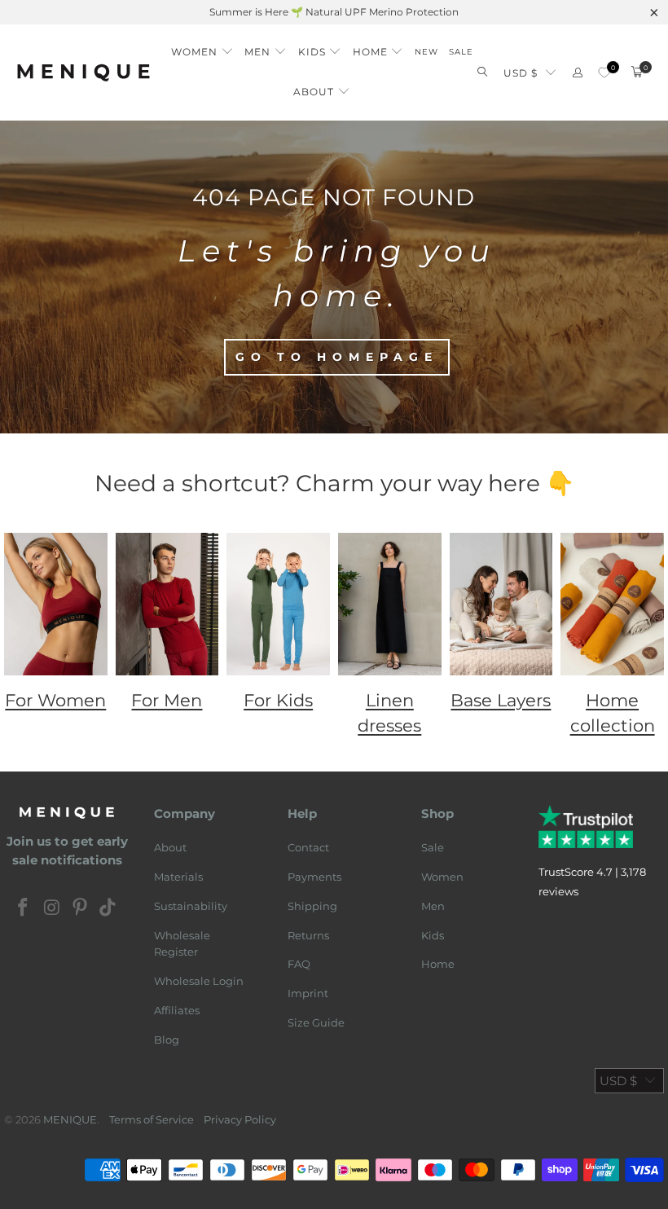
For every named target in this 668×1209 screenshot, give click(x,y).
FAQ (299, 963)
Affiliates (177, 1010)
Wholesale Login (199, 980)
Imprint (308, 993)
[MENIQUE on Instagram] (52, 908)
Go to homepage (336, 357)
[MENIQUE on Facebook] (23, 908)
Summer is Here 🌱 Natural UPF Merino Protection (334, 12)
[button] (202, 48)
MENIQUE (70, 1119)
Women (442, 876)
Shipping (312, 905)
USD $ (520, 73)
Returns (308, 935)
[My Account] (577, 73)
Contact (308, 847)
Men (433, 905)
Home (438, 963)
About (170, 847)
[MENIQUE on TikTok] (108, 908)
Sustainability (190, 905)
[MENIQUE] (83, 72)
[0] (604, 73)
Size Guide (316, 1022)
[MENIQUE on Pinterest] (80, 908)
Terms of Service (151, 1119)
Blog (166, 1039)
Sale (432, 847)
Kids (432, 935)
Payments (314, 876)
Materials (178, 876)
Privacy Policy (240, 1119)
